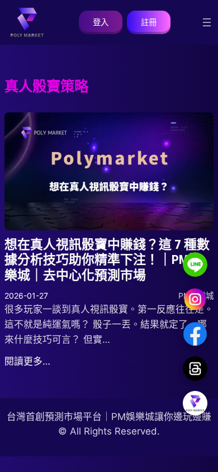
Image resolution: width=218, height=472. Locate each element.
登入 (100, 22)
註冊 (149, 22)
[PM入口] (195, 403)
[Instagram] (195, 299)
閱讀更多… (27, 361)
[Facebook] (195, 334)
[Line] (195, 264)
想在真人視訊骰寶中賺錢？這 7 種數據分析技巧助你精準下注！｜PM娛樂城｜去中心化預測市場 (107, 260)
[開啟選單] (207, 22)
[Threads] (195, 368)
